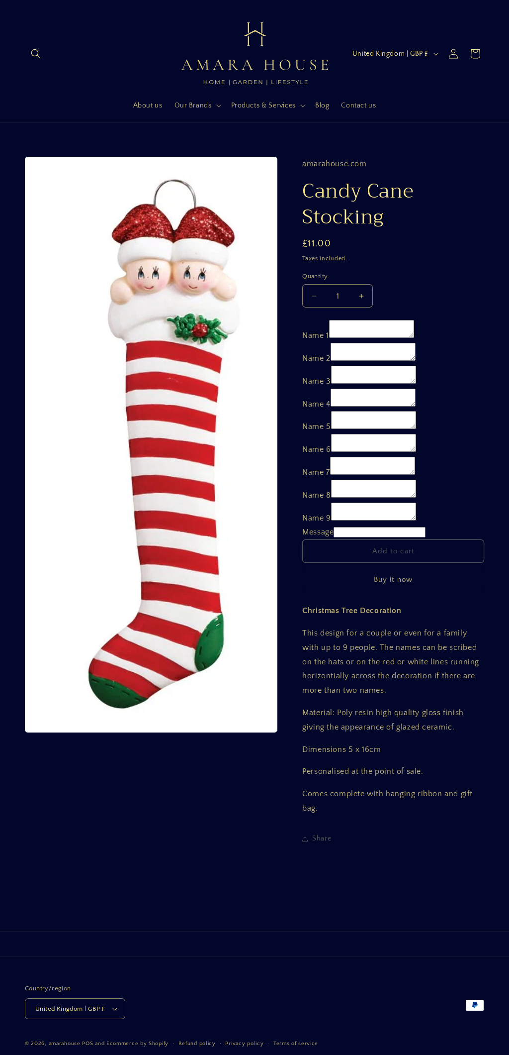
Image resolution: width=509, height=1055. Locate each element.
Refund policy (197, 1044)
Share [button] (321, 839)
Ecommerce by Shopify (137, 1044)
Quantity (315, 276)
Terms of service (295, 1044)
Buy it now (393, 579)
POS (87, 1044)
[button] (36, 54)
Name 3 (316, 381)
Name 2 (316, 358)
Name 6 (316, 449)
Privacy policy (244, 1044)
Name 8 (316, 495)
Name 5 (316, 426)
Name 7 (316, 472)
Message (318, 532)
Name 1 (315, 335)
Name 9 (316, 518)
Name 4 (316, 404)
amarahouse (65, 1044)
